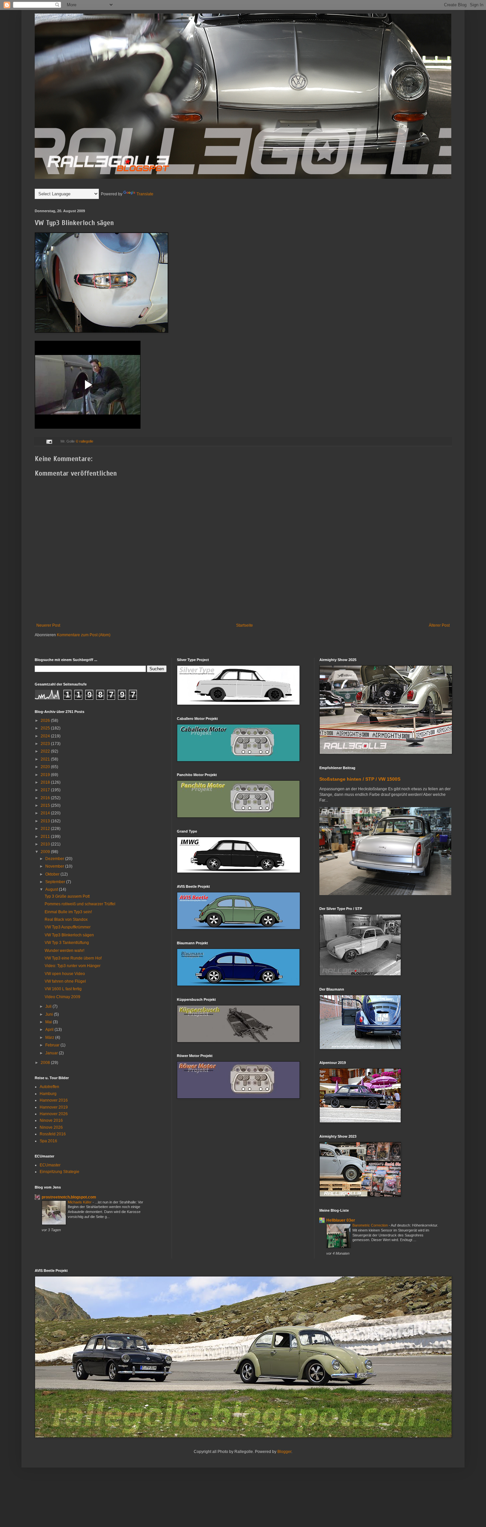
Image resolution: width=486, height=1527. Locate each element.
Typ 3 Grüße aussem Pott (67, 896)
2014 (46, 813)
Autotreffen (49, 1086)
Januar (52, 1053)
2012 (46, 828)
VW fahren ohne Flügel (65, 981)
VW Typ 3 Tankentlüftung (67, 942)
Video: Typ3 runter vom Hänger (73, 965)
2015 (46, 805)
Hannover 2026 (54, 1114)
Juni (49, 1014)
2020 (46, 766)
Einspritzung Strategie (59, 1171)
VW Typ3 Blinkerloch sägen (69, 935)
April (50, 1029)
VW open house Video (65, 973)
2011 (46, 836)
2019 (46, 774)
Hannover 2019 (54, 1107)
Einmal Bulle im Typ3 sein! (68, 912)
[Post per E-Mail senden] (49, 441)
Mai (49, 1022)
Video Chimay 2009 (62, 997)
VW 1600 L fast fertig (63, 989)
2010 (46, 844)
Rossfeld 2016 (53, 1134)
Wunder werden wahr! (64, 950)
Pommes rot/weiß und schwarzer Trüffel (80, 904)
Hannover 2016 (54, 1100)
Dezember (55, 858)
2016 (46, 798)
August (52, 889)
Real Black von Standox (66, 919)
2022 (46, 751)
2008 (46, 1062)
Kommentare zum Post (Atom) (83, 635)
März (50, 1037)
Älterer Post (439, 625)
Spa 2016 (48, 1141)
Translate (145, 194)
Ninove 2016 (51, 1120)
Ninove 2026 (51, 1127)
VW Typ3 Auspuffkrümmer (68, 927)
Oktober (53, 874)
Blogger (284, 1451)
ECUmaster (50, 1165)
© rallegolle (84, 441)
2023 (46, 743)
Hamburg (48, 1093)
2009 (46, 851)
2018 (46, 782)
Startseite (244, 625)
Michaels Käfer (80, 1202)
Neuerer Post (48, 625)
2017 (46, 790)
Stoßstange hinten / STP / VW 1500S (359, 779)
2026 (46, 720)
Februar (53, 1045)
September (55, 882)
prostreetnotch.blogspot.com (69, 1197)
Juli (49, 1006)
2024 (46, 736)
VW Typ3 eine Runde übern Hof (73, 958)
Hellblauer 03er (340, 1220)
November (55, 866)
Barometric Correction (370, 1225)
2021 (46, 759)
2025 (46, 728)
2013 (46, 821)
